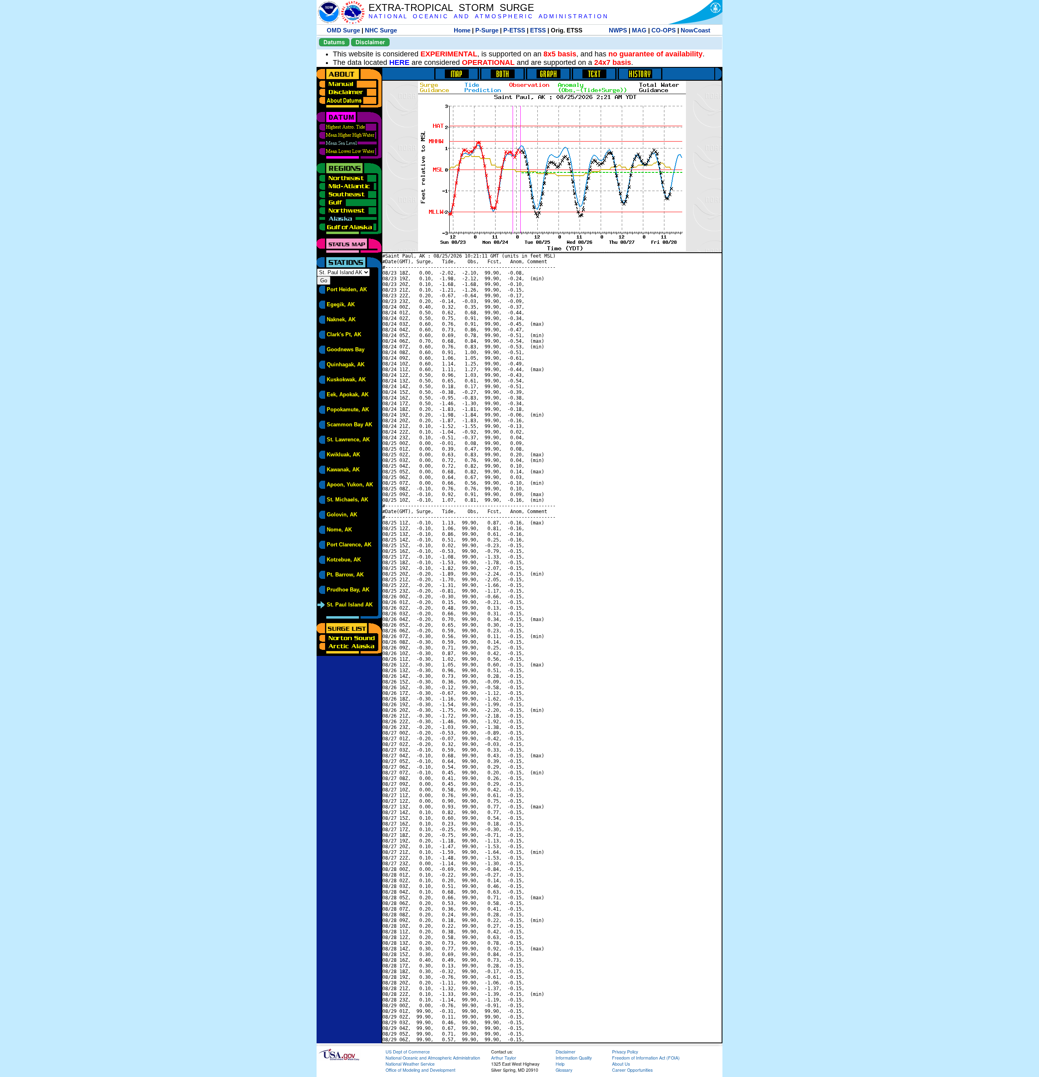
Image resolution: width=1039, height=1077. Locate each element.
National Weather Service (410, 1064)
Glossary (564, 1070)
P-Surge (486, 30)
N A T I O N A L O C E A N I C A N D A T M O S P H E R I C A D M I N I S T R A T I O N (488, 16)
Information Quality (574, 1058)
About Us (621, 1064)
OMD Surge (343, 30)
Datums (334, 42)
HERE (399, 62)
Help (560, 1064)
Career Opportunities (632, 1070)
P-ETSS (514, 30)
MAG (639, 30)
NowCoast (695, 30)
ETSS (538, 30)
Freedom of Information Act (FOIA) (646, 1058)
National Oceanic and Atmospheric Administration (433, 1058)
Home (462, 30)
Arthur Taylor (503, 1058)
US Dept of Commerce (408, 1052)
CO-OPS (663, 30)
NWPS (618, 30)
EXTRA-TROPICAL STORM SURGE (451, 7)
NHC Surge (381, 30)
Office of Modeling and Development (420, 1070)
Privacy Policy (625, 1052)
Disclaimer (370, 42)
